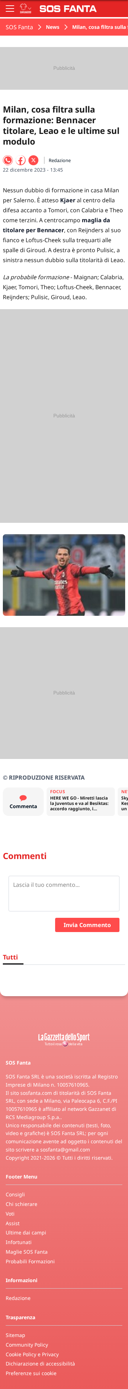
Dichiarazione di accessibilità (40, 1363)
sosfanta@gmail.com (65, 1149)
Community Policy (27, 1344)
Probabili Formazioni (30, 1261)
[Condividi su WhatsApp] (8, 160)
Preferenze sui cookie (31, 1373)
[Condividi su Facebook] (21, 160)
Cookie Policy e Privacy (32, 1354)
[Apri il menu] (10, 8)
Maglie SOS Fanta (27, 1251)
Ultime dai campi (26, 1232)
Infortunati (19, 1242)
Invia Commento (87, 925)
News (52, 27)
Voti (10, 1213)
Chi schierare (21, 1204)
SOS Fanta (19, 27)
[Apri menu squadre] (25, 8)
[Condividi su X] (33, 160)
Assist (13, 1223)
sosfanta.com (36, 1092)
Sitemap (15, 1335)
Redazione (18, 1298)
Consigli (15, 1194)
